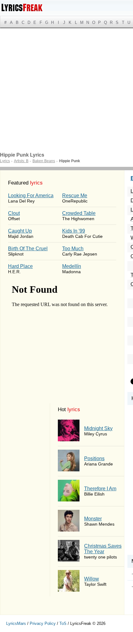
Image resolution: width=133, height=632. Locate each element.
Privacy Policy (43, 623)
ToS (62, 623)
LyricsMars (16, 623)
